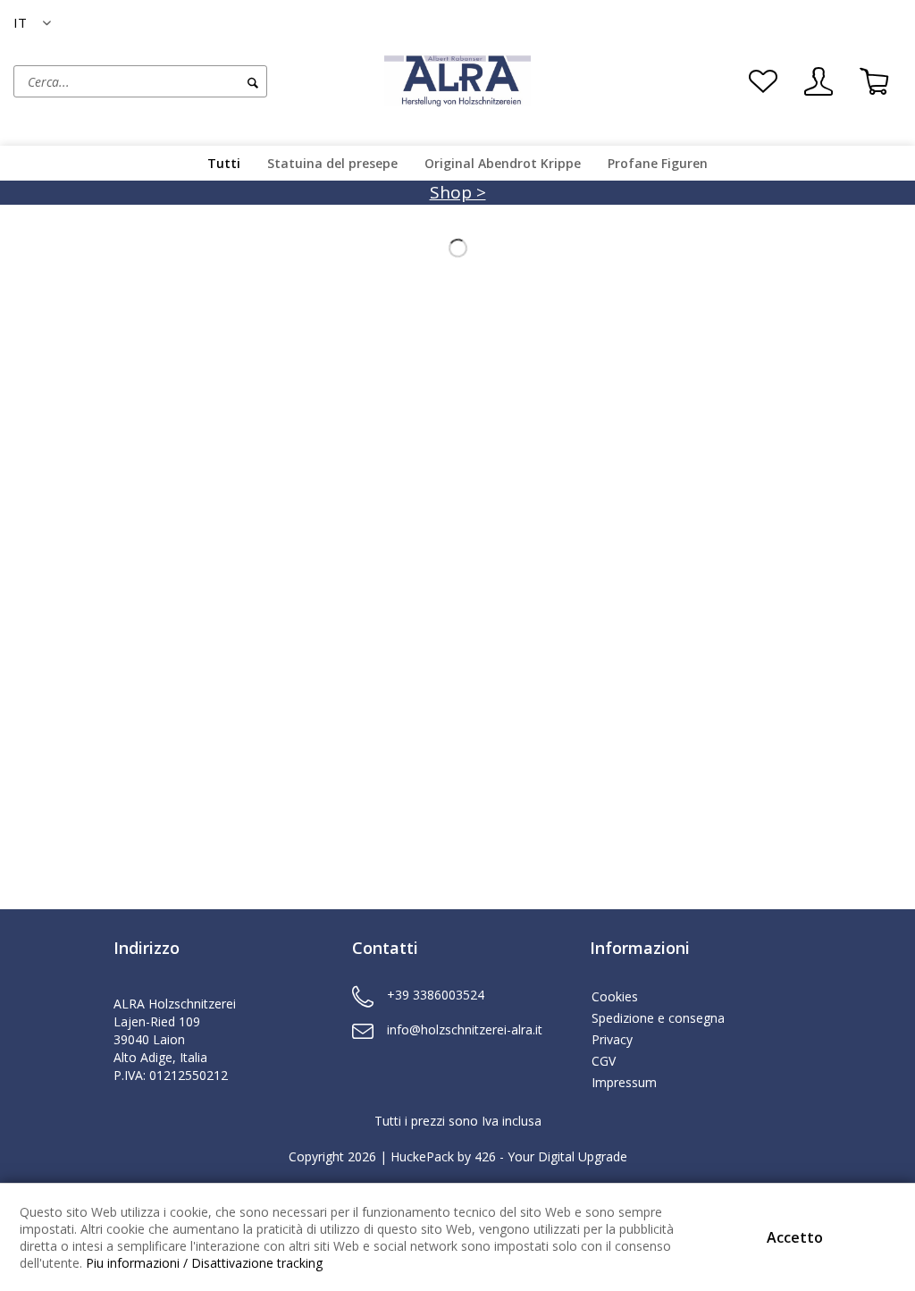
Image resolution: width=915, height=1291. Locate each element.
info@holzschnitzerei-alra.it (464, 1029)
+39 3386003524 (435, 994)
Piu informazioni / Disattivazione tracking (204, 1262)
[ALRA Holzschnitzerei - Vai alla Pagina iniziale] (457, 79)
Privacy (612, 1039)
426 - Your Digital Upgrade (550, 1156)
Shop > (458, 192)
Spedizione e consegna (658, 1017)
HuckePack (422, 1156)
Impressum (624, 1082)
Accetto (795, 1237)
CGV (604, 1060)
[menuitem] (194, 81)
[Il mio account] (818, 81)
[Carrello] (874, 81)
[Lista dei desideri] (763, 81)
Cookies (615, 996)
